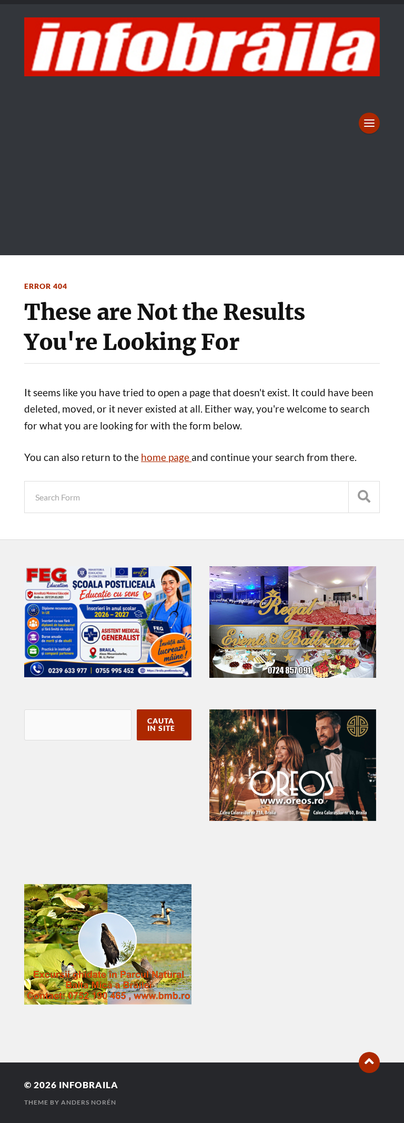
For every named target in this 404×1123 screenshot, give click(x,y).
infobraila (88, 1084)
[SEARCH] (364, 497)
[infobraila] (202, 46)
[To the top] (369, 1062)
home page (166, 457)
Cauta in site (161, 725)
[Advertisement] (202, 155)
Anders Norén (88, 1102)
